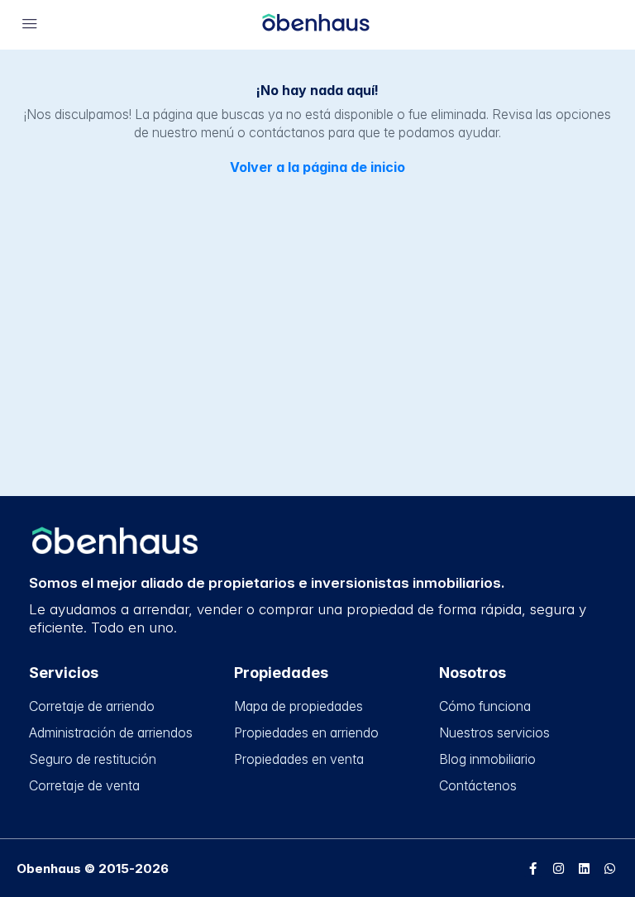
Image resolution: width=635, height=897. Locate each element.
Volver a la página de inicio (317, 167)
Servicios (63, 672)
